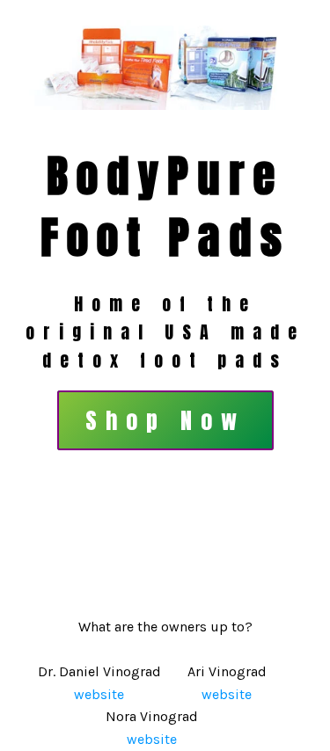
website (99, 694)
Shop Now (165, 420)
